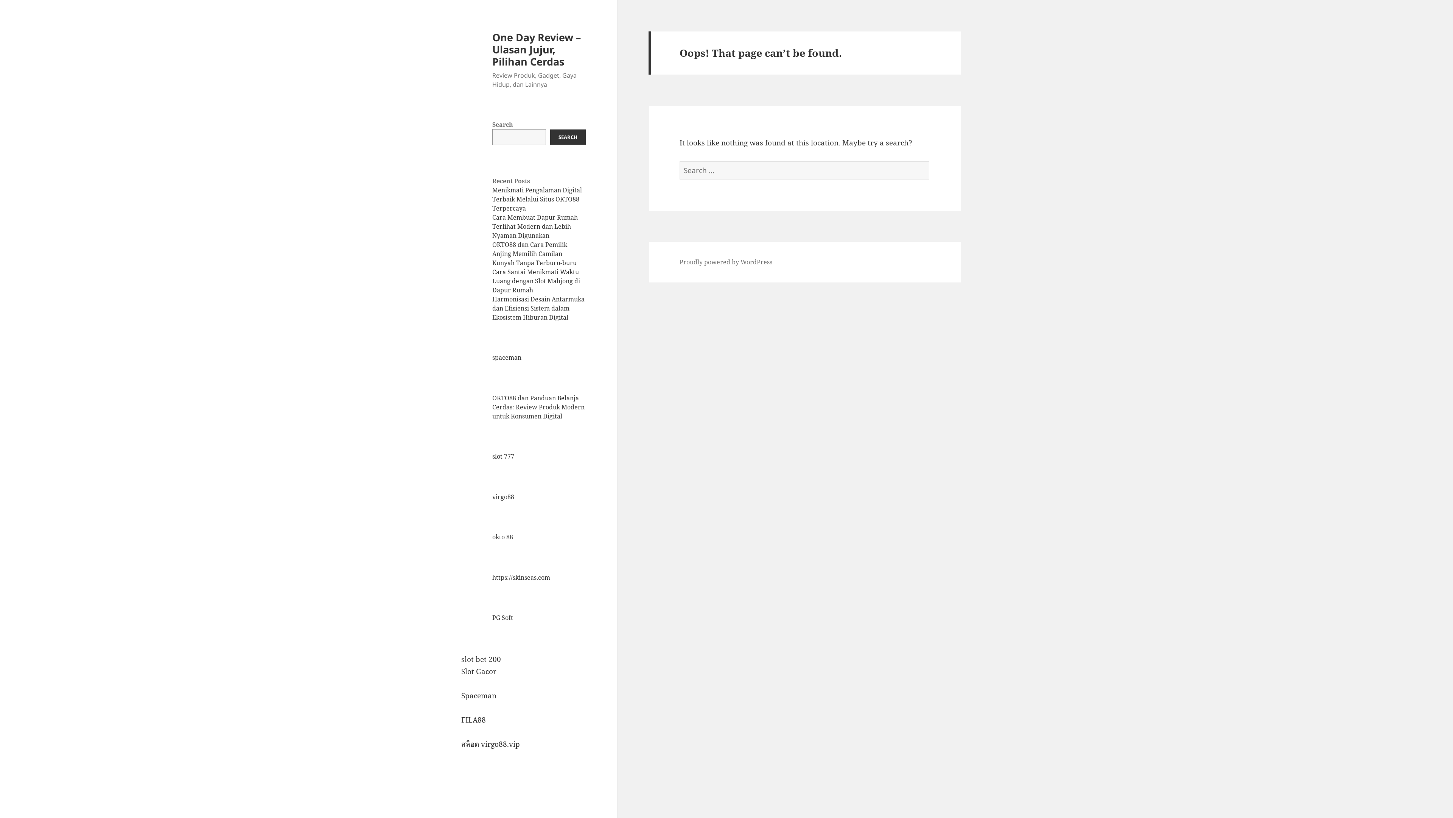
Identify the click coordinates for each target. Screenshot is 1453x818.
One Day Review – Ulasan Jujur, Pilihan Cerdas (536, 49)
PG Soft (502, 618)
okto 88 (502, 537)
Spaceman (478, 696)
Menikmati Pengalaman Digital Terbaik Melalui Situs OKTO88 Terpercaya (537, 199)
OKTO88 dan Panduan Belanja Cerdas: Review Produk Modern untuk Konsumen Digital (538, 407)
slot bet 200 (481, 659)
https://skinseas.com (521, 577)
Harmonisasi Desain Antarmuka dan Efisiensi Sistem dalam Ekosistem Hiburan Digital (538, 308)
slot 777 (503, 456)
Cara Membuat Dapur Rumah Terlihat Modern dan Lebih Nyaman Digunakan (535, 226)
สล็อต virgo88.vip (490, 744)
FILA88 (473, 720)
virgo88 (503, 497)
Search (502, 124)
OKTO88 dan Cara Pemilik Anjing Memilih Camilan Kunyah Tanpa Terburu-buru (534, 253)
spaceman (506, 357)
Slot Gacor (478, 671)
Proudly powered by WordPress (726, 262)
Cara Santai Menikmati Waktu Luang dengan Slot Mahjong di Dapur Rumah (536, 281)
